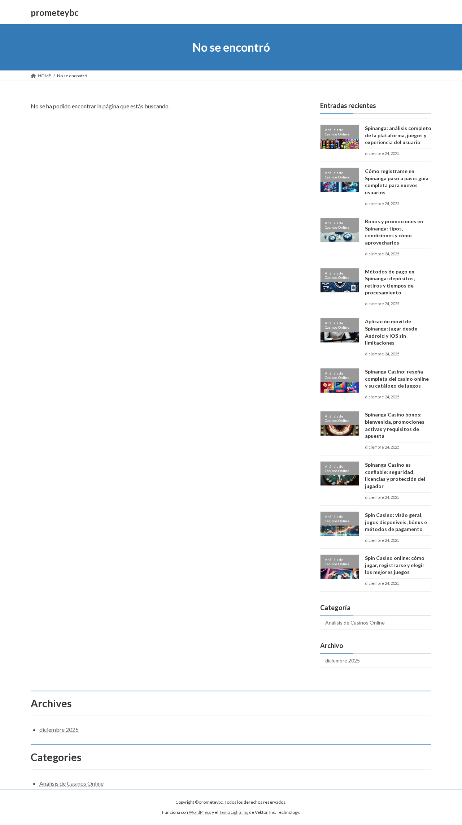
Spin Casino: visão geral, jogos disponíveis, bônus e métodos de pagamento (396, 522)
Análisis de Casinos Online (355, 622)
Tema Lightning (233, 812)
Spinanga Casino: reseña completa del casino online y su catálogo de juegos (397, 378)
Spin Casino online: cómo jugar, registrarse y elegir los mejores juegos (394, 565)
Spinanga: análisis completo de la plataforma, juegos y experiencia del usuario (398, 135)
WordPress (200, 812)
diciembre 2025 (342, 660)
